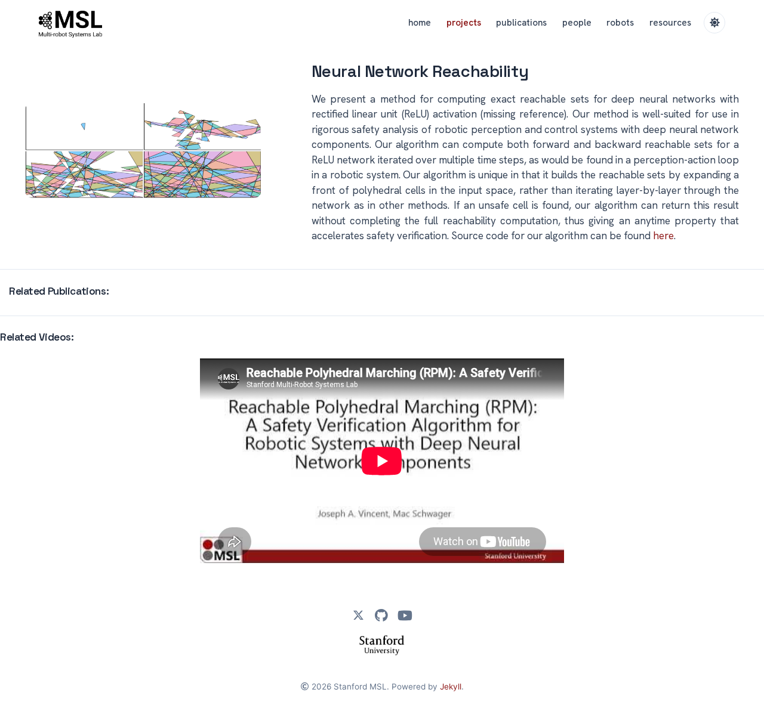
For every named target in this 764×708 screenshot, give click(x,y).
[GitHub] (381, 615)
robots (620, 23)
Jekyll (450, 686)
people (577, 23)
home (419, 23)
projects (463, 23)
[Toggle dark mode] (714, 22)
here (663, 235)
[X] (358, 615)
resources (670, 23)
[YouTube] (405, 615)
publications (521, 23)
